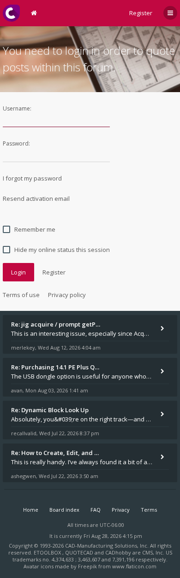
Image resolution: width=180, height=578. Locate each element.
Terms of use (21, 295)
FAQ (95, 509)
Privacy (121, 509)
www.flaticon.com (134, 566)
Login (18, 272)
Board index (64, 509)
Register (140, 13)
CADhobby (118, 552)
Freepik (87, 566)
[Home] (11, 13)
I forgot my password (32, 178)
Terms (149, 509)
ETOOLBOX (48, 552)
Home (30, 509)
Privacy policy (67, 295)
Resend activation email (36, 198)
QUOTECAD (80, 552)
